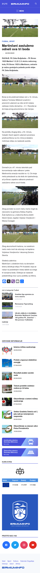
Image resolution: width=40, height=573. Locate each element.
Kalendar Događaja (27, 561)
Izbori (12, 564)
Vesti (3, 561)
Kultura (15, 561)
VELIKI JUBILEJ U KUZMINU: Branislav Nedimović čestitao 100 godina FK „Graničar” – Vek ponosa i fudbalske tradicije (19, 317)
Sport (12, 41)
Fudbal (5, 41)
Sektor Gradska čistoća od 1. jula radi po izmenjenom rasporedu (26, 414)
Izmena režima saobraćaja (24, 347)
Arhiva (18, 564)
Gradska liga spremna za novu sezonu (24, 295)
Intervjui (5, 564)
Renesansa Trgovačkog (24, 304)
